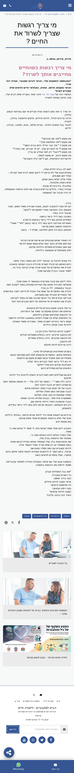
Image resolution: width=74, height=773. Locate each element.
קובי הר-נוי (48, 94)
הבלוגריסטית (32, 719)
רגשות (66, 516)
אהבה (26, 516)
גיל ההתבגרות (40, 516)
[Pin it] (6, 522)
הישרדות (55, 516)
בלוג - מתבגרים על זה (54, 14)
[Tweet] (12, 522)
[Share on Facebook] (19, 522)
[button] (70, 5)
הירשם (12, 729)
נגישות (38, 715)
